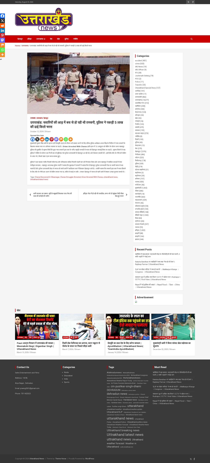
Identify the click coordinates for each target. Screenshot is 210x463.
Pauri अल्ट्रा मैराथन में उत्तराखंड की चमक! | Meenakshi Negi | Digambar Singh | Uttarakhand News (35, 346)
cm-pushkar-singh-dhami (126, 386)
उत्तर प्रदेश (139, 94)
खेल (58, 39)
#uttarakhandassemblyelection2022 (118, 375)
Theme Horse (60, 459)
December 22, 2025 (160, 349)
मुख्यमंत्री (138, 188)
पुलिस (137, 163)
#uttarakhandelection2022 (114, 378)
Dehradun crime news (129, 390)
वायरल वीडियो (139, 212)
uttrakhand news (119, 439)
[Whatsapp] (66, 139)
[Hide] (1, 59)
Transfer (138, 85)
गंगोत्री (137, 121)
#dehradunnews (114, 372)
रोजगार (137, 203)
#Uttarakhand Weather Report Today (119, 381)
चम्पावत (137, 130)
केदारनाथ (138, 112)
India (66, 379)
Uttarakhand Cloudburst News (116, 415)
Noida (66, 372)
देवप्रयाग (138, 145)
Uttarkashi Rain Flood (133, 427)
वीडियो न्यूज (139, 215)
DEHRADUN (113, 390)
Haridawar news (130, 400)
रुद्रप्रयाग (138, 200)
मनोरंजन (138, 185)
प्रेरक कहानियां (140, 170)
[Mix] (61, 139)
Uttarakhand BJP (114, 412)
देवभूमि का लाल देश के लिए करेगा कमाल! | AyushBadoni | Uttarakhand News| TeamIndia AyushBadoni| (125, 346)
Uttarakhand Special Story (145, 88)
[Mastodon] (56, 139)
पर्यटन (137, 157)
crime (33, 118)
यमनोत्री (138, 194)
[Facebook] (33, 139)
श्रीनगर (137, 221)
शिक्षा (136, 218)
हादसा (137, 239)
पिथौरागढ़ (138, 160)
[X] (37, 139)
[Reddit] (42, 139)
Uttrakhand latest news (39, 179)
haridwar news (116, 403)
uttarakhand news (111, 177)
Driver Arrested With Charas (92, 177)
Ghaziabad (68, 376)
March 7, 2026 (67, 349)
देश (51, 39)
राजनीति (137, 197)
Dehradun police (133, 394)
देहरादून (20, 39)
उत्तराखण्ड (39, 39)
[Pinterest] (51, 139)
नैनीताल (137, 154)
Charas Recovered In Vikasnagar (47, 177)
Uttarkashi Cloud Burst (119, 427)
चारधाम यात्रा (139, 133)
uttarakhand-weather (114, 409)
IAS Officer (139, 70)
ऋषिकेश (138, 106)
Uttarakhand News (37, 459)
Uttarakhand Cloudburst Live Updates (135, 412)
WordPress (89, 459)
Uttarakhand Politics (119, 422)
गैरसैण (137, 124)
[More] (70, 139)
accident (138, 60)
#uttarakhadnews (129, 373)
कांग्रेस (137, 109)
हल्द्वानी (137, 233)
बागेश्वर (137, 179)
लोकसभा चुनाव (140, 206)
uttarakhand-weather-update (132, 409)
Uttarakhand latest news (134, 415)
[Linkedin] (47, 139)
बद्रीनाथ (138, 173)
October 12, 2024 (36, 131)
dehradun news (117, 394)
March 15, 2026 (23, 352)
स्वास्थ (137, 227)
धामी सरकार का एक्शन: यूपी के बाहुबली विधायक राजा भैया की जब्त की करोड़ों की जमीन (52, 194)
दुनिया (66, 39)
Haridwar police (127, 403)
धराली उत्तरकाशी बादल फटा (126, 447)
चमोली (137, 127)
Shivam (48, 131)
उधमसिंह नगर (139, 103)
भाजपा (137, 182)
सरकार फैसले (139, 224)
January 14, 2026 (114, 352)
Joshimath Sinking (142, 76)
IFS (136, 73)
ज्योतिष (75, 39)
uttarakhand (135, 406)
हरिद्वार (29, 39)
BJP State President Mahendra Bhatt (123, 383)
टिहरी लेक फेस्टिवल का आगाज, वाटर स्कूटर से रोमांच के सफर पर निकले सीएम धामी (81, 345)
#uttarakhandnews (131, 378)
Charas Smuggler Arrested (70, 177)
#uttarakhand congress (139, 375)
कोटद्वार (137, 115)
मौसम (137, 191)
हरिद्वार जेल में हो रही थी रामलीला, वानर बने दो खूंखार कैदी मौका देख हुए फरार (103, 194)
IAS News (139, 67)
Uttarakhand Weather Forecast (117, 425)
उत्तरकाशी (138, 97)
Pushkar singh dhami (119, 406)
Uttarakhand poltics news (137, 422)
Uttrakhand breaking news (123, 430)
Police (137, 82)
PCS (137, 79)
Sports (66, 382)
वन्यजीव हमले (139, 209)
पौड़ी (136, 167)
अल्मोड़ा (137, 91)
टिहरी (137, 139)
